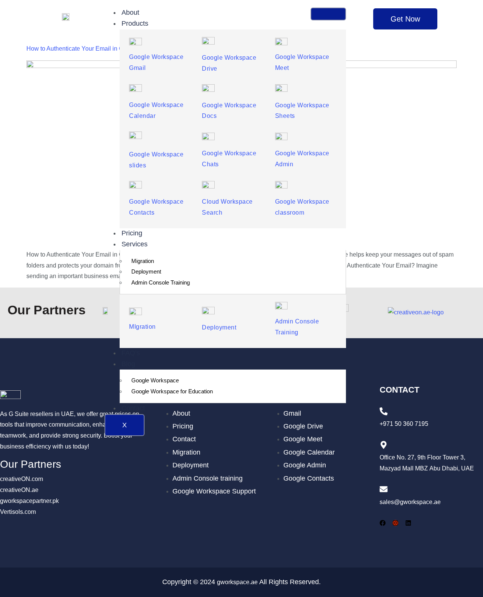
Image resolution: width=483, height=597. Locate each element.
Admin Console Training (160, 282)
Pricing (132, 233)
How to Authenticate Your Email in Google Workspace (98, 48)
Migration (142, 261)
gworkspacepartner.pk (29, 501)
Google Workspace (155, 380)
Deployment (146, 271)
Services (135, 244)
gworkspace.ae (237, 582)
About (130, 12)
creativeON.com (21, 479)
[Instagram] (395, 523)
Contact (133, 408)
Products (135, 23)
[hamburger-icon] (328, 14)
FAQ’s (131, 353)
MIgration (142, 326)
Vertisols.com (18, 512)
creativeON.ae (19, 490)
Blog (128, 364)
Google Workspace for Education (172, 391)
